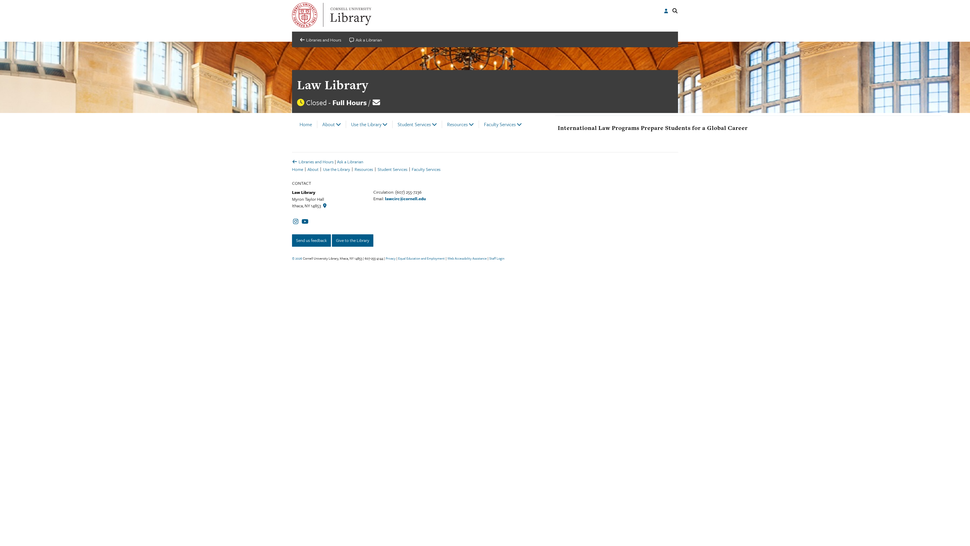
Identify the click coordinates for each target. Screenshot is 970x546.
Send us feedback (311, 240)
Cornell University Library (350, 15)
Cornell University (304, 15)
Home (306, 124)
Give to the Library (352, 240)
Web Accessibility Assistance (467, 258)
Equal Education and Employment (421, 258)
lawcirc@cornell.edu (405, 198)
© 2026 (297, 258)
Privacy (391, 258)
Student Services (414, 124)
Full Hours (349, 102)
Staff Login (496, 258)
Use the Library (366, 124)
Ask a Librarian (350, 161)
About (328, 124)
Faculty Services (500, 124)
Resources (457, 124)
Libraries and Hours (316, 161)
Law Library (332, 85)
